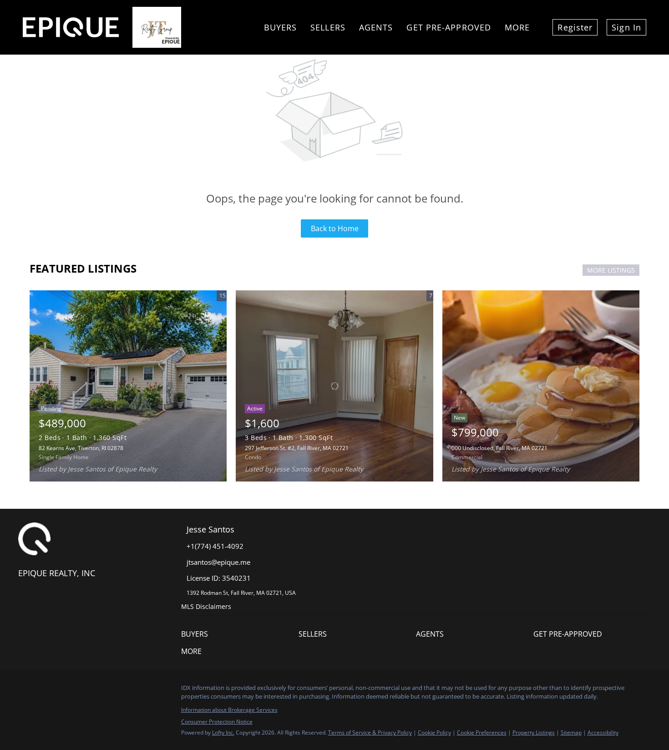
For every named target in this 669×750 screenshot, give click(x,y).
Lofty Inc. (223, 732)
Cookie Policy (434, 732)
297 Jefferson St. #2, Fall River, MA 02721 (297, 448)
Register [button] (575, 27)
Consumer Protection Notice (217, 721)
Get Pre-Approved (448, 27)
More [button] (517, 27)
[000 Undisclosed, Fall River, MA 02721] (540, 385)
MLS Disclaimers (206, 606)
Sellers (327, 27)
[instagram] (43, 690)
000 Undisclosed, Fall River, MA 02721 (499, 448)
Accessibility (603, 732)
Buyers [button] (280, 27)
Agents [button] (376, 27)
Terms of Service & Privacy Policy (370, 732)
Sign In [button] (626, 27)
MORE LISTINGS (611, 270)
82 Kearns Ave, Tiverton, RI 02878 (81, 448)
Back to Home (335, 228)
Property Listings (533, 732)
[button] (240, 634)
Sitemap (571, 732)
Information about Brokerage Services (229, 710)
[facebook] (25, 690)
